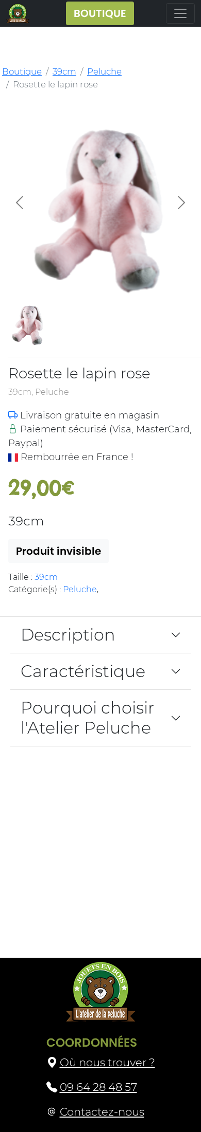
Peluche (104, 71)
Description (68, 635)
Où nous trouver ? (107, 1062)
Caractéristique (83, 671)
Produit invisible (58, 551)
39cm (64, 71)
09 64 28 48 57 (98, 1086)
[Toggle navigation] (180, 13)
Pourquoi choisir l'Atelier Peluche (88, 717)
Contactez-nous (102, 1111)
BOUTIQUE (100, 13)
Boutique (22, 71)
